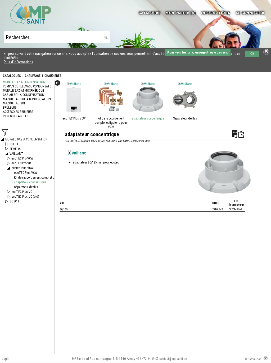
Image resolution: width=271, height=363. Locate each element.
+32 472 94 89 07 (147, 359)
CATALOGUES (12, 76)
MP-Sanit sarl (80, 359)
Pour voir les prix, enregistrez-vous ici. (197, 52)
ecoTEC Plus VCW (73, 118)
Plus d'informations (18, 62)
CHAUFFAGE (32, 76)
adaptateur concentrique (148, 118)
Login (5, 359)
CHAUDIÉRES (52, 76)
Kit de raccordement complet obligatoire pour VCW (111, 123)
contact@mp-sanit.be (173, 359)
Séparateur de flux (185, 118)
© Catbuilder (253, 359)
